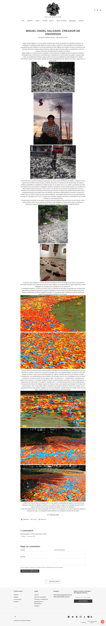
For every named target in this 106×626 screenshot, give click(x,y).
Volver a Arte (54, 581)
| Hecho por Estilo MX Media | (22, 620)
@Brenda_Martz (54, 514)
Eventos (16, 601)
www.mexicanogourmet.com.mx (63, 594)
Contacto (36, 606)
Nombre (22, 550)
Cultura (16, 597)
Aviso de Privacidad (40, 597)
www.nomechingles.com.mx (62, 596)
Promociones (17, 599)
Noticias (16, 594)
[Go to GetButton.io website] (102, 624)
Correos (36, 594)
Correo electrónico (59, 550)
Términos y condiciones (41, 599)
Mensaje (22, 556)
